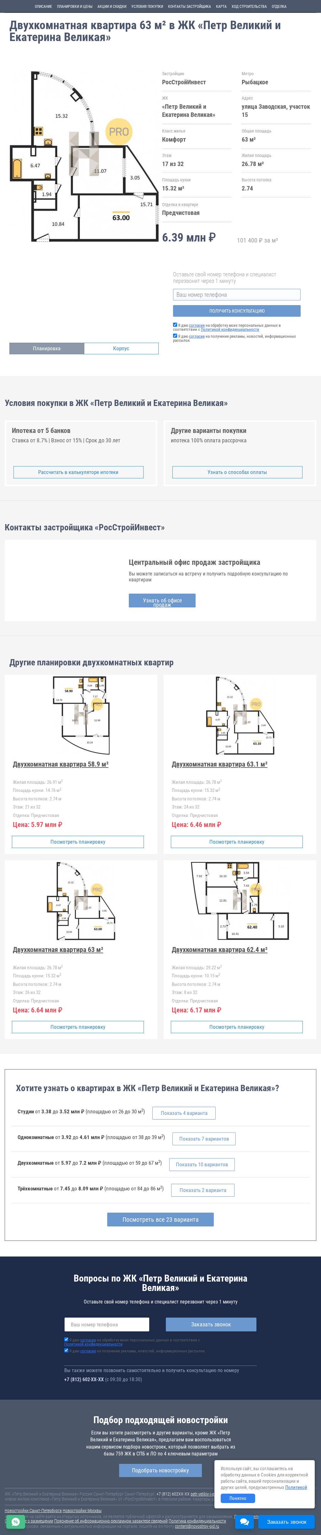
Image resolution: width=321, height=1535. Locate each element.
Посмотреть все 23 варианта (161, 1219)
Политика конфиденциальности (197, 1520)
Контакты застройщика (189, 6)
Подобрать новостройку (160, 1470)
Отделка (279, 6)
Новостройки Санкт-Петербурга (33, 1510)
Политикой (296, 1487)
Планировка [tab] (47, 348)
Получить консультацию (237, 311)
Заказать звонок (211, 1324)
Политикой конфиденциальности (230, 329)
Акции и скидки (111, 6)
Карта (221, 6)
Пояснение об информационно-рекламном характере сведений (111, 1520)
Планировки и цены (74, 6)
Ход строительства (249, 6)
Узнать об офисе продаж (162, 602)
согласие (197, 325)
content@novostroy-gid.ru (197, 1526)
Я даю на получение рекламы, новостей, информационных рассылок (234, 338)
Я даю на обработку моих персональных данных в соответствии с (227, 327)
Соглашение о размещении (29, 1520)
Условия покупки (147, 6)
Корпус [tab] (121, 348)
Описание (43, 6)
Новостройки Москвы (82, 1510)
